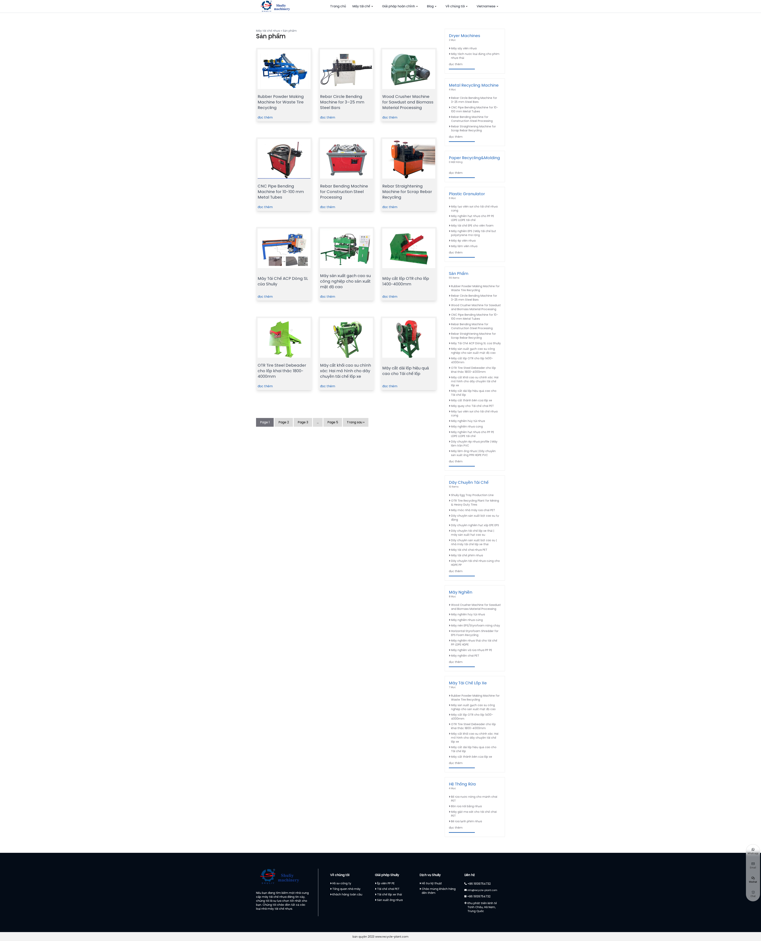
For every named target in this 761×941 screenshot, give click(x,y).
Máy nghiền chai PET (465, 656)
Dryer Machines (464, 35)
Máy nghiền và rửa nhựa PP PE (471, 650)
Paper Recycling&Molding (474, 158)
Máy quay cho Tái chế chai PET (472, 406)
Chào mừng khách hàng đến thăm (439, 891)
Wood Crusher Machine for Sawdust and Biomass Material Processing (407, 102)
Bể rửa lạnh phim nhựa (466, 821)
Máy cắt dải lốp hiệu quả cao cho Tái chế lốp (405, 370)
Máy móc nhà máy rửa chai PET (473, 510)
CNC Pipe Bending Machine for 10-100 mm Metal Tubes (281, 191)
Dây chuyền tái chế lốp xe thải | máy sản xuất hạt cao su (472, 533)
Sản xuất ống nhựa (390, 900)
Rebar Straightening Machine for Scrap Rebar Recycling (407, 191)
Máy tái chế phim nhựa (467, 555)
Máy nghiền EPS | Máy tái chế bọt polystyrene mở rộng (473, 233)
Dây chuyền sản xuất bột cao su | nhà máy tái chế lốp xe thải (474, 542)
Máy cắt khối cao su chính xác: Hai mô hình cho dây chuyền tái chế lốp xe (345, 370)
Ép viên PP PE (386, 883)
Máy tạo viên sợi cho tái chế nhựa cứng (474, 208)
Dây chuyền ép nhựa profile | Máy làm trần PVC (474, 444)
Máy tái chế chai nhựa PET (469, 550)
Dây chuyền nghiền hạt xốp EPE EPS (475, 525)
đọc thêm (265, 117)
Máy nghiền (460, 592)
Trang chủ (338, 6)
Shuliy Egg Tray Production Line (472, 495)
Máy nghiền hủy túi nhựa (468, 421)
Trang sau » (355, 422)
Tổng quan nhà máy (346, 889)
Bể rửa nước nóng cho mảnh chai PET (474, 799)
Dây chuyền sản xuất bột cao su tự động (475, 518)
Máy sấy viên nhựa (464, 48)
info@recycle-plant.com (482, 890)
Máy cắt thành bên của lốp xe (471, 400)
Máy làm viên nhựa (464, 246)
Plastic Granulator (467, 194)
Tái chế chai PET (388, 889)
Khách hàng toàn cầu (347, 894)
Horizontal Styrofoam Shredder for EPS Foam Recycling (474, 633)
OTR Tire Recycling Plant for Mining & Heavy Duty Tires (475, 503)
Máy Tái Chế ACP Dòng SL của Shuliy (476, 343)
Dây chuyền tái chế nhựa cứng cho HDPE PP (475, 563)
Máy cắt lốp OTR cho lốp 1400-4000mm (405, 281)
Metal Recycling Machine (474, 85)
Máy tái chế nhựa (268, 31)
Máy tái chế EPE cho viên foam (472, 226)
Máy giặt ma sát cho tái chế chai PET (474, 814)
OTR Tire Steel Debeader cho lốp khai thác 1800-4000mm (282, 370)
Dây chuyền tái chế (469, 482)
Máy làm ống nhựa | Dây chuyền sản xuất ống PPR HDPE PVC (473, 453)
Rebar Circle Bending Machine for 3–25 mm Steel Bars (342, 102)
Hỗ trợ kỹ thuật (432, 883)
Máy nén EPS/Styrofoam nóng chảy (475, 625)
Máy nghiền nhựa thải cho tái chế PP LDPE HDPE (474, 642)
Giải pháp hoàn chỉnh (398, 6)
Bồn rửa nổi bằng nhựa (466, 806)
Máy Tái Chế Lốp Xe (468, 683)
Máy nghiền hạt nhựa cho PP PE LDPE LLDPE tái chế (472, 218)
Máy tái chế (361, 6)
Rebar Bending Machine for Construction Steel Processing (344, 191)
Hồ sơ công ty (341, 883)
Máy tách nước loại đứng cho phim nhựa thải (475, 56)
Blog (430, 6)
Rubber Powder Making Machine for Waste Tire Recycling (281, 102)
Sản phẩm (458, 273)
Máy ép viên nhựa (463, 241)
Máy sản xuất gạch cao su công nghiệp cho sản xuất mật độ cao (345, 281)
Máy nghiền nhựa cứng (467, 426)
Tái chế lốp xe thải (389, 894)
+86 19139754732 (479, 884)
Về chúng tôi (455, 6)
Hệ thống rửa (462, 784)
